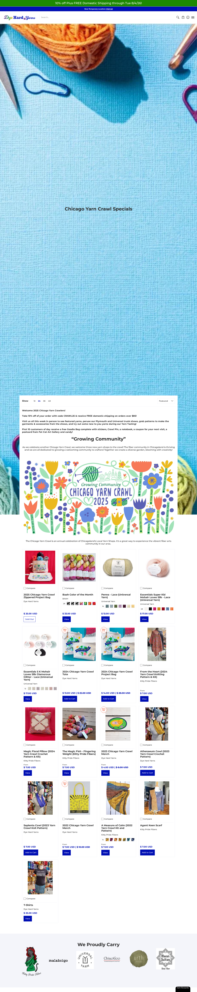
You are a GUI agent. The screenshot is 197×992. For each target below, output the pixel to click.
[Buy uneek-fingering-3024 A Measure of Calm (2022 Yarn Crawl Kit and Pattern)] (118, 798)
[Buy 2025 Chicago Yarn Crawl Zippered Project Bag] (40, 567)
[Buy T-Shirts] (40, 877)
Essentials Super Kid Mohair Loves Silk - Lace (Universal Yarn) (155, 597)
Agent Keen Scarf (151, 825)
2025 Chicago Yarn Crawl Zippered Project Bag (39, 596)
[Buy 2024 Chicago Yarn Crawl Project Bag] (118, 644)
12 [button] (34, 401)
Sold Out (29, 619)
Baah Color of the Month (77, 594)
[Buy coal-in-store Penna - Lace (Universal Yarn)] (118, 567)
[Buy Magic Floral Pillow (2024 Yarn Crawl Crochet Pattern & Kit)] (40, 724)
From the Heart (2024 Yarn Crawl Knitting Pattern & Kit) (153, 674)
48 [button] (49, 401)
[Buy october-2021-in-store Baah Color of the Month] (79, 567)
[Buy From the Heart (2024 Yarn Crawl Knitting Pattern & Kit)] (156, 644)
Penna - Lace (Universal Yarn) (116, 596)
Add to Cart (69, 699)
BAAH (65, 598)
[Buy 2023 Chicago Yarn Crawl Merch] (118, 724)
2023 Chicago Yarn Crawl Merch (116, 753)
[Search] (178, 17)
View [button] (66, 619)
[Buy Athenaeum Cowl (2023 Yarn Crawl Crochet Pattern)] (156, 724)
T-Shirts (28, 905)
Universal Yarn (108, 601)
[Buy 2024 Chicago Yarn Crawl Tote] (79, 644)
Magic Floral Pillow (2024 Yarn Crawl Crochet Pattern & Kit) (39, 754)
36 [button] (44, 401)
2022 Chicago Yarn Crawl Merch (78, 827)
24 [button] (39, 401)
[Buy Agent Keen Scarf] (156, 798)
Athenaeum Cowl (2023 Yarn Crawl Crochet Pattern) (154, 754)
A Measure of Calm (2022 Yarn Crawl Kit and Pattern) (116, 828)
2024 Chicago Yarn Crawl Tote (78, 673)
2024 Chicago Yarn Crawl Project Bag (117, 673)
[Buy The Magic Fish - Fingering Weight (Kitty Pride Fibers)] (79, 724)
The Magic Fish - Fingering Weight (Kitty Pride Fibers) (79, 753)
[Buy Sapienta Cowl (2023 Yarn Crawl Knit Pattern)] (40, 798)
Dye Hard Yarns (31, 601)
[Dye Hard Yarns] (19, 17)
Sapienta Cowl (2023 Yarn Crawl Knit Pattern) (39, 827)
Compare (30, 588)
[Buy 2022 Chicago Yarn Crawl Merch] (79, 798)
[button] (183, 17)
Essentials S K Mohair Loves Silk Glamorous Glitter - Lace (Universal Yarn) (38, 675)
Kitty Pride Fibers (148, 681)
